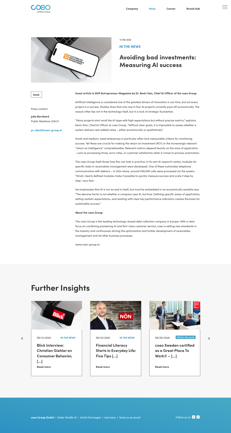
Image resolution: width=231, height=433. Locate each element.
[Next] (209, 338)
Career (171, 8)
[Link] (56, 353)
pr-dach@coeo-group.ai (46, 130)
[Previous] (22, 338)
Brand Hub (193, 8)
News (152, 8)
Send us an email (129, 417)
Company (132, 8)
